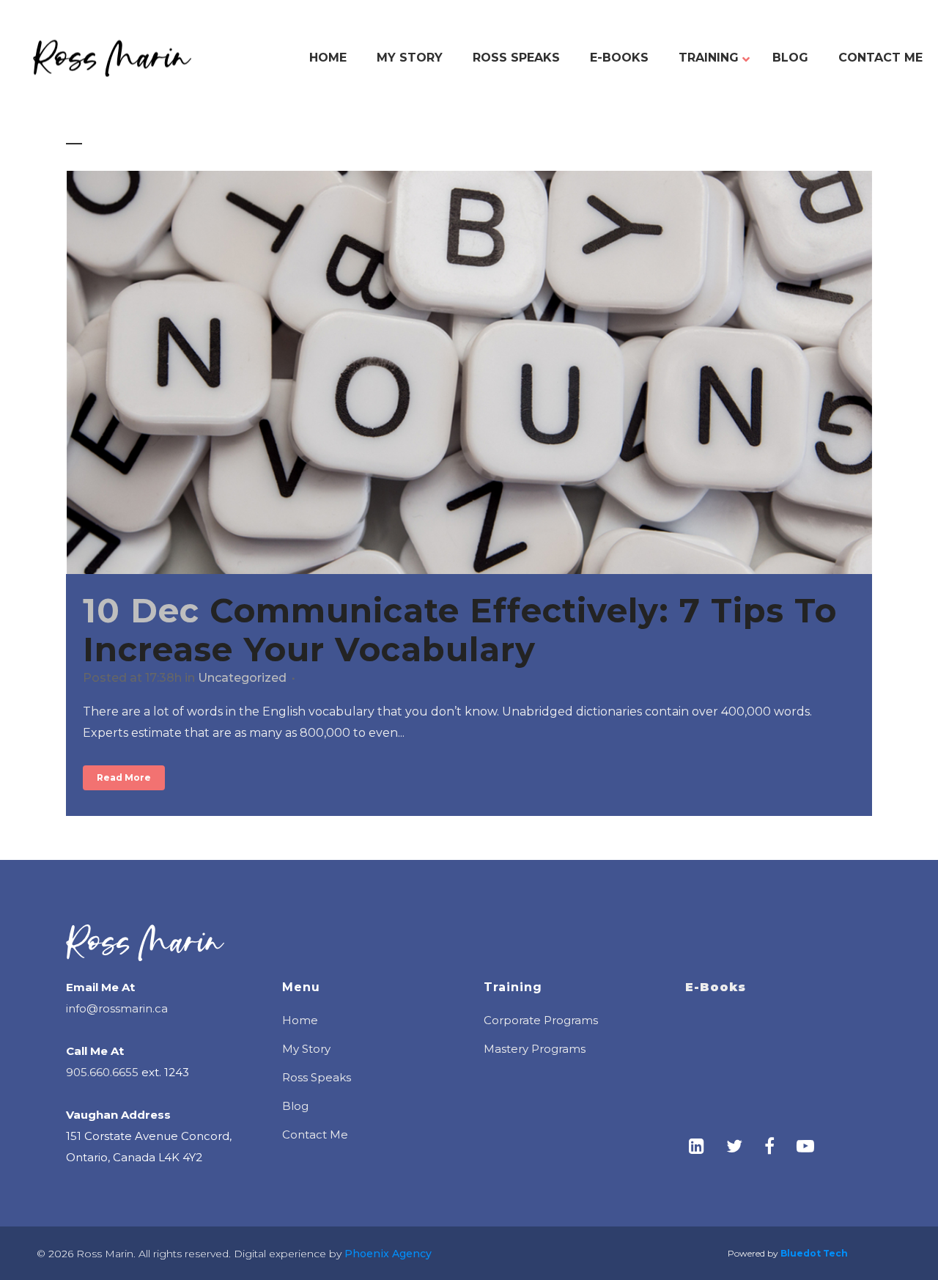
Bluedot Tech (814, 1253)
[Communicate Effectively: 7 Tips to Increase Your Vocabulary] (469, 372)
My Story (306, 1049)
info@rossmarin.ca (117, 1008)
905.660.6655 (102, 1072)
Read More (124, 777)
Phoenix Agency (386, 1253)
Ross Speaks (316, 1077)
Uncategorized (242, 678)
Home (300, 1020)
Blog (295, 1106)
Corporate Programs (541, 1020)
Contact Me (315, 1134)
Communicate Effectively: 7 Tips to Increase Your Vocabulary (460, 629)
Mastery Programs (535, 1049)
